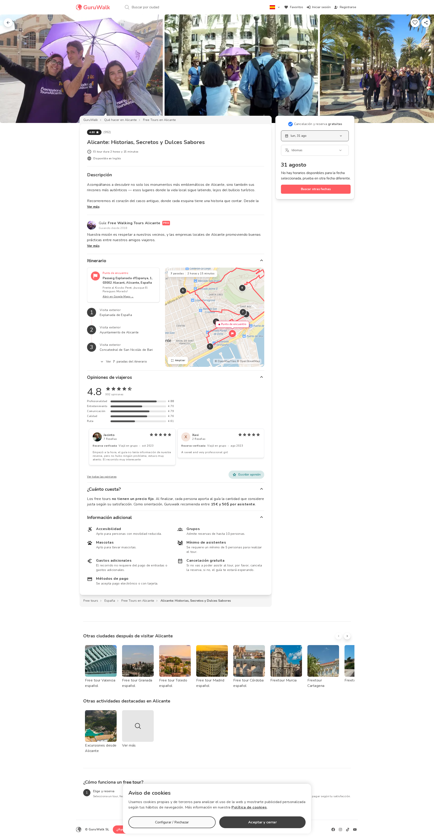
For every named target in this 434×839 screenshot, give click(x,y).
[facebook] (333, 829)
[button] (232, 334)
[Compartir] (425, 22)
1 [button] (210, 346)
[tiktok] (347, 829)
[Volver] (8, 22)
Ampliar (180, 360)
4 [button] (246, 314)
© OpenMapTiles (225, 361)
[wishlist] (415, 22)
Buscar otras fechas (316, 189)
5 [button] (183, 290)
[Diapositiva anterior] (10, 68)
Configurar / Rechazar (172, 822)
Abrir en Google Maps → (118, 296)
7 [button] (243, 312)
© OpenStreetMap (248, 361)
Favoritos (296, 7)
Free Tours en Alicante (159, 120)
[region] (214, 317)
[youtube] (355, 829)
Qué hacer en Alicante (120, 120)
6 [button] (242, 288)
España (109, 601)
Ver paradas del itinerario (126, 361)
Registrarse (348, 7)
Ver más (93, 207)
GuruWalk (90, 120)
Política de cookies (249, 807)
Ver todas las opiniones (102, 476)
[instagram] (340, 829)
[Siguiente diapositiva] (423, 68)
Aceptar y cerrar (262, 822)
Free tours (90, 601)
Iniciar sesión (321, 7)
